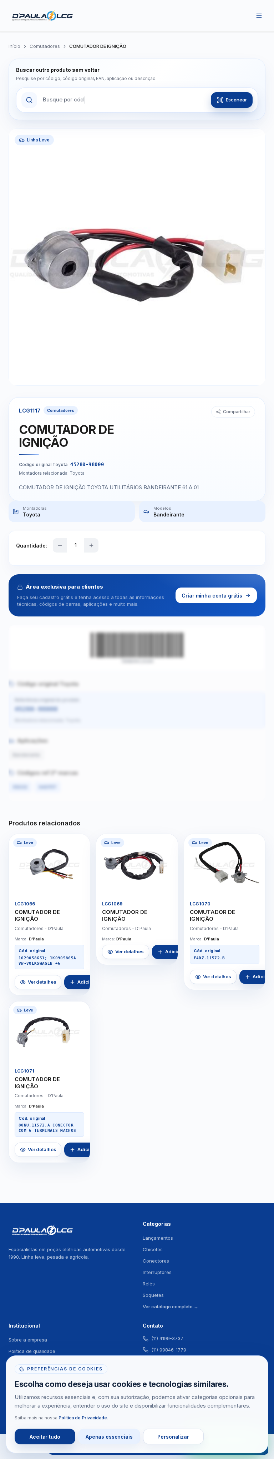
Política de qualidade (32, 1351)
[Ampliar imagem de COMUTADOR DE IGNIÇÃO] (78, 883)
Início (14, 46)
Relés (149, 1283)
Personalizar (173, 1437)
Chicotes (153, 1249)
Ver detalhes (42, 982)
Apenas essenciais (109, 1437)
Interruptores (157, 1272)
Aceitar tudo (45, 1437)
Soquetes (153, 1295)
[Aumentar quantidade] (91, 545)
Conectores (156, 1261)
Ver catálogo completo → (170, 1306)
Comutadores (45, 46)
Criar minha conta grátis (212, 596)
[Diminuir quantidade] (60, 545)
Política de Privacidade (83, 1417)
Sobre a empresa (28, 1340)
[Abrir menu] (259, 15)
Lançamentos (158, 1238)
